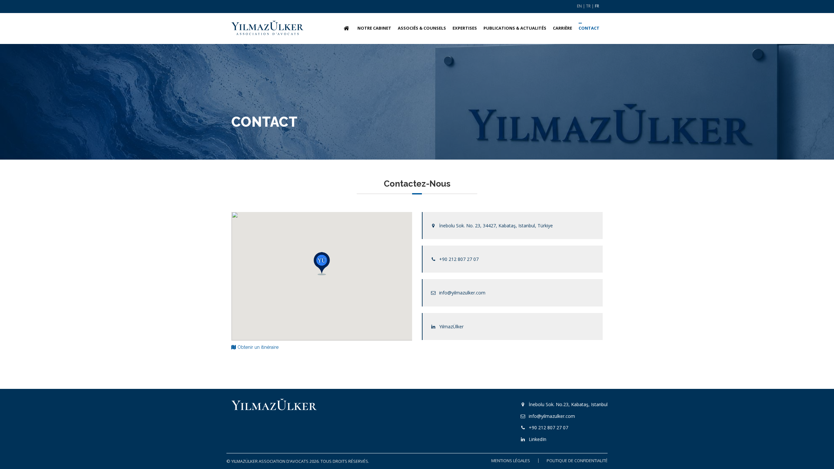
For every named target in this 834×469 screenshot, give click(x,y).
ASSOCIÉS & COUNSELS (422, 28)
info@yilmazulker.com (462, 293)
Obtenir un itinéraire (258, 347)
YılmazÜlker (451, 326)
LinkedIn (537, 439)
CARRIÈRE (562, 28)
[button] (322, 263)
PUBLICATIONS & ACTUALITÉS (514, 28)
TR (588, 6)
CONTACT (589, 28)
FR (597, 6)
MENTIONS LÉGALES (510, 460)
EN (579, 6)
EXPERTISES (465, 28)
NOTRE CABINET (374, 28)
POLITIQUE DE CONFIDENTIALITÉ (577, 460)
